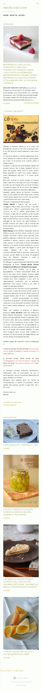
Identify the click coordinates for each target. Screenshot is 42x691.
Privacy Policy (5, 670)
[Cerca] (37, 3)
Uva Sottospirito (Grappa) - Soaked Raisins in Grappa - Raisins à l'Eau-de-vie (18, 512)
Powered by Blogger (23, 678)
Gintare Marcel (27, 682)
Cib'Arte (13, 405)
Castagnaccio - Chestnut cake (20, 445)
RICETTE (13, 15)
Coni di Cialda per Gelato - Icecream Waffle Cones (18, 652)
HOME (5, 15)
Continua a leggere (31, 103)
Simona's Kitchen (15, 7)
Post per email (16, 402)
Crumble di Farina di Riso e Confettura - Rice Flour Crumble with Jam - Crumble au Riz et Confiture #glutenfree (20, 583)
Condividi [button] (6, 103)
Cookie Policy (18, 670)
